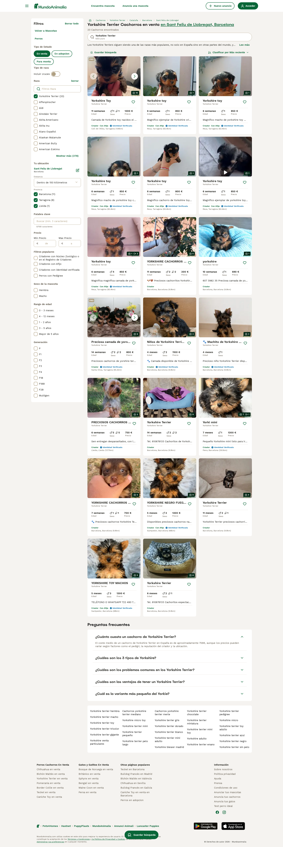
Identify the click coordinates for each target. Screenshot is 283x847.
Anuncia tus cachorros (227, 796)
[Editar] (77, 170)
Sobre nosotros (223, 769)
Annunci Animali (123, 826)
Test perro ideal (223, 806)
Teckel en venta (46, 792)
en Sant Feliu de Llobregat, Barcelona (197, 24)
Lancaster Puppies (148, 826)
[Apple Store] (233, 826)
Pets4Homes (50, 826)
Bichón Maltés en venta (51, 774)
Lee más (244, 44)
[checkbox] (35, 96)
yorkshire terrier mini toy (199, 731)
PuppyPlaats (81, 826)
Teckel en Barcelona (132, 769)
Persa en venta (87, 792)
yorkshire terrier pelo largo (135, 743)
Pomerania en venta (48, 783)
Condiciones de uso (225, 787)
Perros (39, 38)
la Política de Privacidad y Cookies (108, 839)
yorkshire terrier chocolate (197, 713)
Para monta (44, 61)
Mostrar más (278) (67, 155)
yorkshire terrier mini (135, 726)
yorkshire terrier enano (201, 744)
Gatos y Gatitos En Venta (94, 764)
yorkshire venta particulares (99, 742)
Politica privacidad (225, 774)
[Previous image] (93, 76)
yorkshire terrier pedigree (229, 713)
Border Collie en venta (50, 787)
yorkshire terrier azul (232, 735)
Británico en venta (89, 774)
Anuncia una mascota (135, 5)
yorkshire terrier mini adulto (167, 739)
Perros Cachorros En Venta (53, 764)
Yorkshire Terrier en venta (52, 778)
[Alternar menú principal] (27, 6)
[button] (114, 76)
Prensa (218, 783)
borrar (75, 80)
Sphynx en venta (88, 778)
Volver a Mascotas (46, 30)
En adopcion (62, 53)
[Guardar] (133, 102)
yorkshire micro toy (134, 720)
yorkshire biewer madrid (169, 747)
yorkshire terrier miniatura (197, 722)
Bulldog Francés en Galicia (136, 787)
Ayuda (217, 778)
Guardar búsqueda (105, 52)
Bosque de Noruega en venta (96, 769)
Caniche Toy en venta (49, 796)
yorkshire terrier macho (104, 717)
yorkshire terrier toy (102, 722)
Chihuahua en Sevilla (133, 783)
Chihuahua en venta (48, 769)
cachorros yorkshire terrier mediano (134, 713)
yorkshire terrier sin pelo (234, 747)
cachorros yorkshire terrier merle (167, 713)
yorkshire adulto (197, 738)
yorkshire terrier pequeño (132, 734)
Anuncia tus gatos (224, 801)
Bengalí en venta (88, 783)
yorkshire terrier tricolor (104, 728)
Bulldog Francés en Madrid (136, 774)
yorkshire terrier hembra (104, 711)
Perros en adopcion (132, 800)
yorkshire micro (228, 720)
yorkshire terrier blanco (169, 732)
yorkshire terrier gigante (104, 734)
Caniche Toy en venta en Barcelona (135, 794)
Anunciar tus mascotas (227, 792)
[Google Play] (205, 826)
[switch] (55, 74)
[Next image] (134, 76)
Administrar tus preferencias (50, 842)
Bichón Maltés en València (136, 778)
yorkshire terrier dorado (169, 726)
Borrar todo (72, 23)
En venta (42, 53)
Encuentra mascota (103, 5)
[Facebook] (217, 812)
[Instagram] (224, 812)
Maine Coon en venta (91, 787)
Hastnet (66, 826)
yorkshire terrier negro (232, 741)
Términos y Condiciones (78, 839)
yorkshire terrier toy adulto (231, 728)
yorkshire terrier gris (167, 720)
